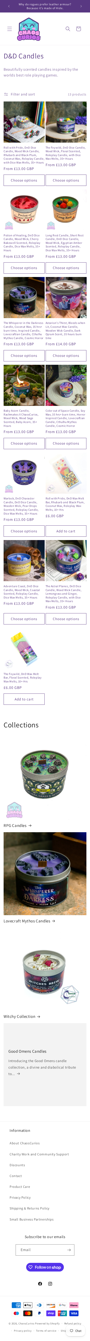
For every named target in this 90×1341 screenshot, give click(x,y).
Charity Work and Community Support (39, 1154)
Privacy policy (23, 1330)
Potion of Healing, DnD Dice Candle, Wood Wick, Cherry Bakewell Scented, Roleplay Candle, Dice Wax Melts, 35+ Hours (22, 242)
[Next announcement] (81, 6)
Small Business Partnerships (32, 1219)
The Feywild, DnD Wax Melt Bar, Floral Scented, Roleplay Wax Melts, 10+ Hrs (23, 677)
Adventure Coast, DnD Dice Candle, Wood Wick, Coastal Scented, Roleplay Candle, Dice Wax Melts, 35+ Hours (22, 591)
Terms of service (46, 1330)
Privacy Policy (20, 1197)
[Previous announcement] (9, 6)
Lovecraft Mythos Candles (27, 921)
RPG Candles (15, 825)
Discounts (17, 1165)
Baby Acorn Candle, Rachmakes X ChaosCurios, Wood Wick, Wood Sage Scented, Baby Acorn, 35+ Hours (21, 418)
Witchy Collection (19, 1016)
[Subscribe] (69, 1250)
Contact (16, 1176)
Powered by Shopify (47, 1323)
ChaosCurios (26, 1323)
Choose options (24, 180)
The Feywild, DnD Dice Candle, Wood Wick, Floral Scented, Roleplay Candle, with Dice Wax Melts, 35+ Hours (66, 153)
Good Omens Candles (27, 1051)
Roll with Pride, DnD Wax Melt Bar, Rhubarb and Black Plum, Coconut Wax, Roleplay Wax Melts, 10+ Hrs (65, 504)
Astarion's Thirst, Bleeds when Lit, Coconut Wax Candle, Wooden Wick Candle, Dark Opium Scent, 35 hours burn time (65, 330)
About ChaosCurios (25, 1143)
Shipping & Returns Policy (29, 1208)
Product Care (20, 1186)
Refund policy (72, 1323)
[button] (9, 29)
